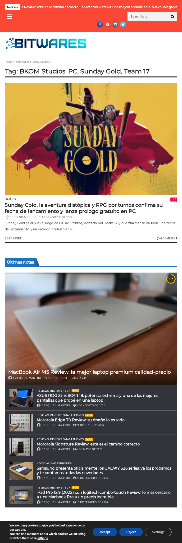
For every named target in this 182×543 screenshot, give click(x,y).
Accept (105, 532)
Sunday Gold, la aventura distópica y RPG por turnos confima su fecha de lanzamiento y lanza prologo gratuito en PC (84, 208)
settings (42, 538)
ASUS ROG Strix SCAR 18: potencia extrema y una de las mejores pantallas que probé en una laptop (97, 397)
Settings (158, 532)
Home (8, 62)
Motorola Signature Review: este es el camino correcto (88, 444)
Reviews (43, 390)
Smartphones (61, 463)
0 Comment (168, 238)
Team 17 (137, 71)
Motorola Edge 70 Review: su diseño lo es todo (81, 420)
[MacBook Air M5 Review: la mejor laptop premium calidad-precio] (91, 329)
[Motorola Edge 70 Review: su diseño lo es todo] (21, 422)
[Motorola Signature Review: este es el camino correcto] (21, 447)
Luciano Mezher (23, 217)
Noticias (43, 463)
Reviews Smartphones (67, 415)
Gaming (10, 199)
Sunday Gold (100, 71)
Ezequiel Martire (27, 378)
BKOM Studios (42, 71)
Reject (131, 532)
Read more (13, 238)
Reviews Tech (60, 390)
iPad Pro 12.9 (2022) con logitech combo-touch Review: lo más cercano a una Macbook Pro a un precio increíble (104, 494)
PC (72, 71)
